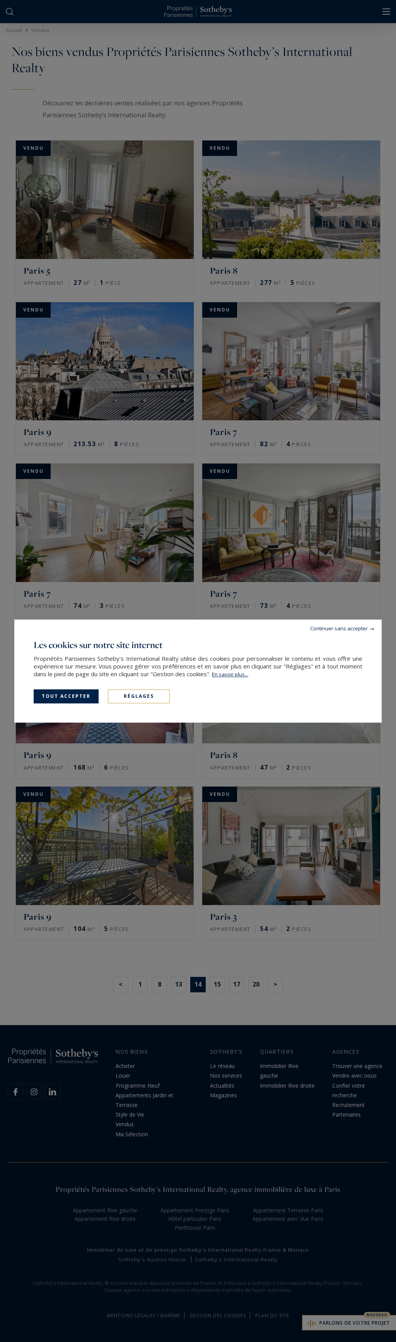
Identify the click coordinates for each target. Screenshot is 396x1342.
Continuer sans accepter (339, 628)
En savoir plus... (230, 674)
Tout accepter (66, 696)
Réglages (139, 696)
